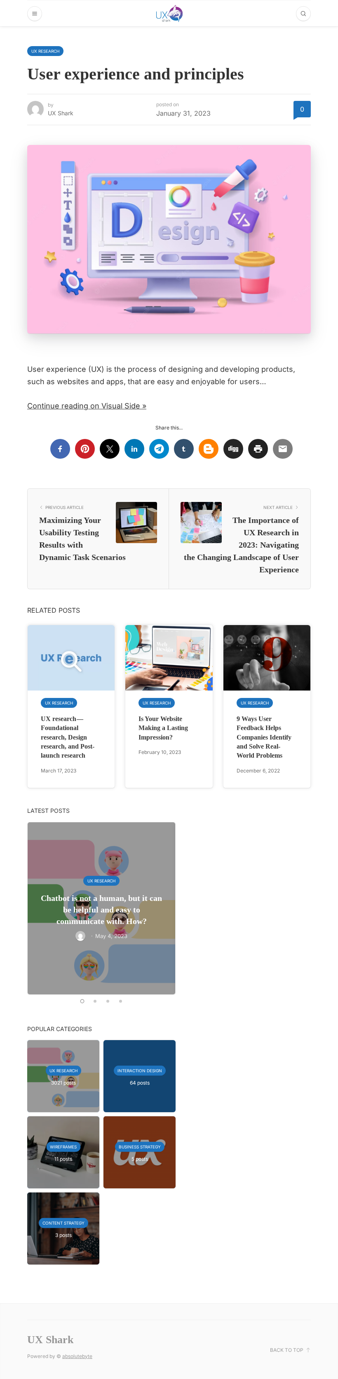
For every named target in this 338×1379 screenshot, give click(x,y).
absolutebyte (77, 1356)
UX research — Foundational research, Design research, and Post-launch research (67, 737)
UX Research (45, 51)
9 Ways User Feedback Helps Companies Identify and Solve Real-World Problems (264, 737)
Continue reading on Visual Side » (86, 405)
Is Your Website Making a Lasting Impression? (163, 728)
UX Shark (60, 113)
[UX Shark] (169, 13)
